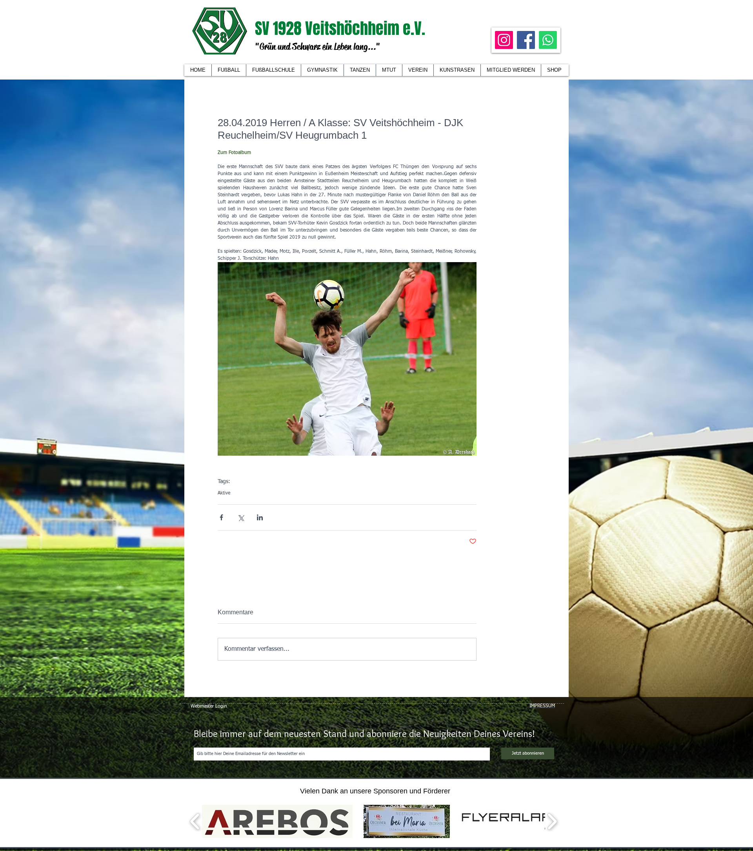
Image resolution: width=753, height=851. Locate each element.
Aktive (224, 493)
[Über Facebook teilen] (221, 517)
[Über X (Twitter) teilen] (240, 517)
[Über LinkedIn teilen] (260, 517)
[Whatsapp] (548, 40)
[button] (417, 70)
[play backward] (195, 821)
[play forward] (552, 821)
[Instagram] (504, 40)
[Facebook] (526, 40)
